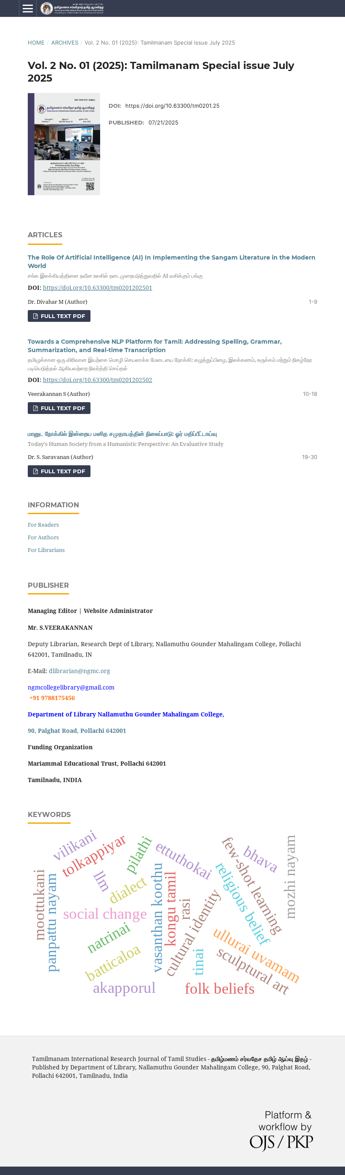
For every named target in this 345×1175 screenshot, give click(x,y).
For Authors (43, 537)
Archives (64, 42)
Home (36, 42)
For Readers (43, 524)
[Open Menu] (27, 8)
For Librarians (46, 550)
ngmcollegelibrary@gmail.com (71, 687)
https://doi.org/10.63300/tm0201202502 (97, 380)
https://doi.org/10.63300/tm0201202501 (97, 288)
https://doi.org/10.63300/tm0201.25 (172, 105)
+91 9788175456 (51, 698)
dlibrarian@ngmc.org (79, 671)
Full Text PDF (62, 316)
